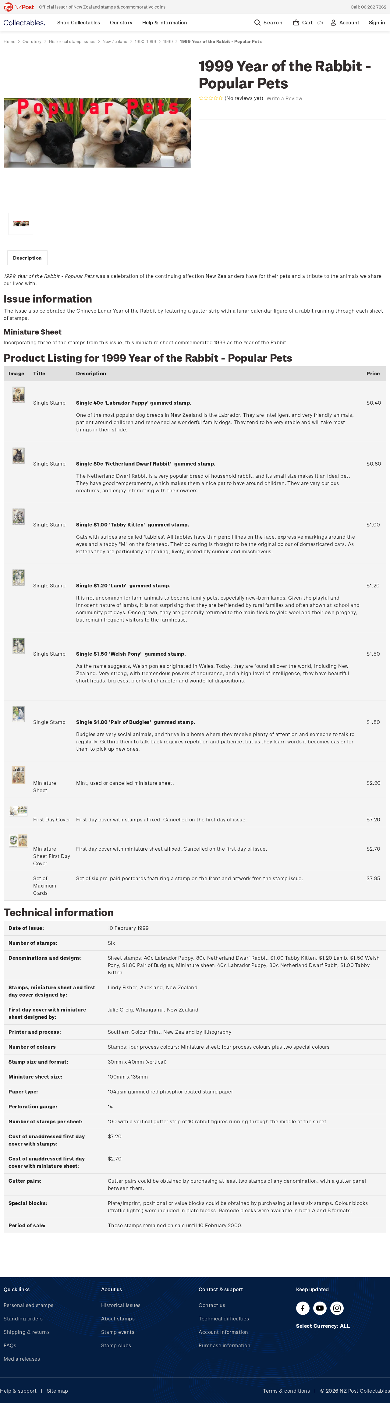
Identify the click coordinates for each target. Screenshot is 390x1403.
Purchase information (224, 1345)
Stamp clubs (116, 1345)
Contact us (212, 1305)
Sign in (377, 22)
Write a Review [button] (284, 98)
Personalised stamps (29, 1305)
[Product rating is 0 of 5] (211, 98)
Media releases (22, 1359)
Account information (223, 1332)
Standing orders (23, 1318)
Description (27, 257)
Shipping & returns (27, 1332)
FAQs (10, 1345)
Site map (57, 1391)
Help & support (18, 1391)
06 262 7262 (373, 6)
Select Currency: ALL (324, 1326)
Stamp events (117, 1332)
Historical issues (121, 1305)
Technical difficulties (224, 1318)
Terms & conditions (286, 1391)
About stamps (118, 1318)
